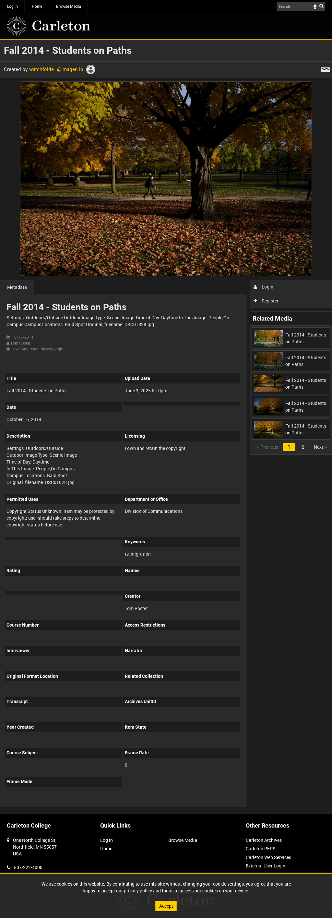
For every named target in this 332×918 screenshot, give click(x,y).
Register (270, 301)
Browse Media (68, 6)
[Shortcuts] (325, 68)
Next (320, 447)
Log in (12, 6)
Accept (166, 906)
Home (37, 6)
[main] (166, 427)
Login (267, 287)
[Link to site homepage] (48, 26)
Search (321, 6)
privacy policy (138, 891)
